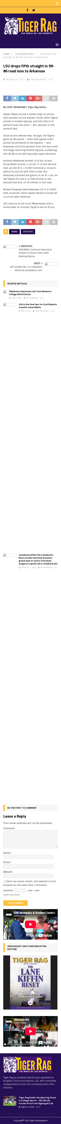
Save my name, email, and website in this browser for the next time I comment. (29, 883)
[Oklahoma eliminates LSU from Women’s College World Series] (5, 291)
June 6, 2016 (16, 297)
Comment (9, 828)
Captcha (8, 890)
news (14, 231)
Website (7, 872)
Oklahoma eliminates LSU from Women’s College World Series (30, 293)
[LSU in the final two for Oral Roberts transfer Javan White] (9, 425)
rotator (28, 231)
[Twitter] (34, 10)
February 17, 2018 (28, 567)
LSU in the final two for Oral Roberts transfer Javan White (38, 306)
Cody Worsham (37, 79)
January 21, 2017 (15, 79)
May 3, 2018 (26, 310)
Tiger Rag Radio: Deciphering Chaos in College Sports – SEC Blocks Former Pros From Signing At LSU (37, 1100)
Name (7, 853)
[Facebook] (27, 10)
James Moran (32, 297)
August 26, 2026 (27, 1107)
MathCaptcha (15, 895)
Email (7, 862)
